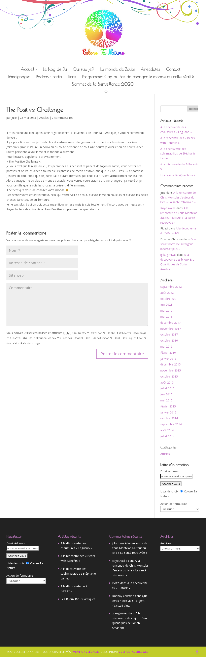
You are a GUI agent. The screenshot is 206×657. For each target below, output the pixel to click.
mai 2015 (166, 400)
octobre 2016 (169, 340)
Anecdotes (150, 69)
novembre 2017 (170, 329)
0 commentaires (62, 118)
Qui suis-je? (83, 69)
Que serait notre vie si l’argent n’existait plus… (178, 244)
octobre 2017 (169, 334)
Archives (165, 543)
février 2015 (168, 406)
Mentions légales (86, 652)
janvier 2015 (168, 412)
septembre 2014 (171, 424)
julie (14, 118)
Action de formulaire (173, 504)
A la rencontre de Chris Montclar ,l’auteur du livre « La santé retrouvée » (178, 197)
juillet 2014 (167, 436)
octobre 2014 (169, 418)
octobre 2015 (169, 376)
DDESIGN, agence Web (133, 652)
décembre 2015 (170, 364)
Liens (72, 76)
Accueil (27, 69)
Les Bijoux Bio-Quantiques (177, 175)
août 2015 (167, 382)
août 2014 (167, 430)
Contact (173, 69)
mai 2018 (166, 316)
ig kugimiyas (168, 255)
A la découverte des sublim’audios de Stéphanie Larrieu (178, 153)
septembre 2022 (171, 287)
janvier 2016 (168, 358)
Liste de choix (169, 491)
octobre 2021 (169, 299)
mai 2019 (166, 310)
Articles (44, 118)
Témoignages (18, 76)
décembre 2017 (170, 322)
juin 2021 (166, 304)
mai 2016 (166, 346)
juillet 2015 (167, 388)
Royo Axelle (168, 208)
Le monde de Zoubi (117, 69)
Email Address (169, 471)
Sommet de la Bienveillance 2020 (103, 84)
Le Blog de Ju (55, 69)
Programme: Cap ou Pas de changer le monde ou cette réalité (138, 76)
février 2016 (168, 352)
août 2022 (167, 293)
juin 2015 (166, 394)
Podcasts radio (49, 76)
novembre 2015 (170, 370)
